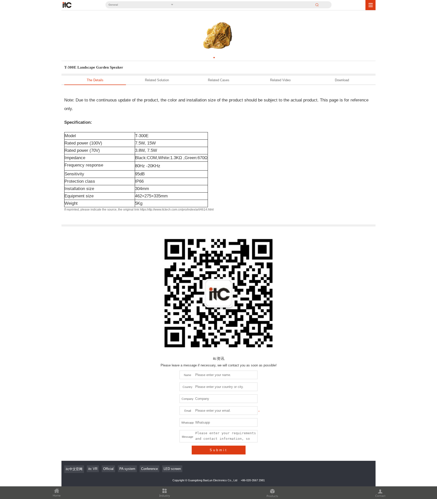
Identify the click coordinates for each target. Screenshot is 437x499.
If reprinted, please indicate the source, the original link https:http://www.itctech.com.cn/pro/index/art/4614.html (139, 209)
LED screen (172, 469)
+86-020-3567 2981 (253, 480)
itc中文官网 (74, 469)
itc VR (92, 469)
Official (108, 469)
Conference (149, 469)
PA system (127, 469)
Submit (219, 450)
